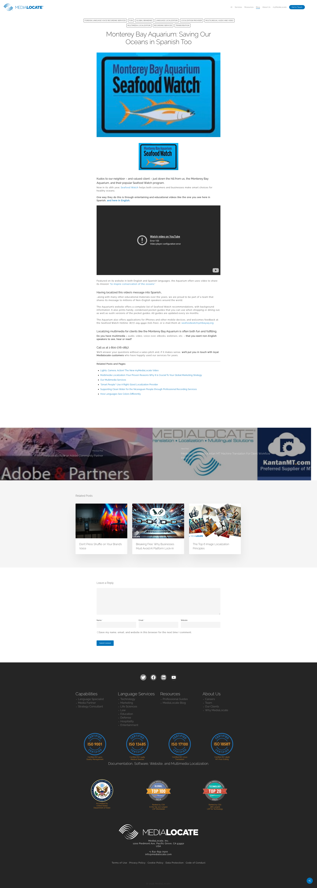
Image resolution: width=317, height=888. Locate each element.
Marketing (126, 702)
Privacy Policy (137, 862)
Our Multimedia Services (113, 379)
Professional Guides (175, 699)
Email (141, 620)
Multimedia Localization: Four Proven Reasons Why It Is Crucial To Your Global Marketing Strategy (151, 375)
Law (123, 710)
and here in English (118, 200)
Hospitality (127, 721)
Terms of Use (119, 862)
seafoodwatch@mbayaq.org (198, 323)
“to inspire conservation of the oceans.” (132, 284)
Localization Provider (191, 20)
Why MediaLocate (216, 710)
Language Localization (167, 20)
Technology (127, 699)
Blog (258, 7)
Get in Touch (297, 7)
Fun (131, 20)
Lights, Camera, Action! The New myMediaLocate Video (129, 370)
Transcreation (182, 25)
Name (100, 620)
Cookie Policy (155, 862)
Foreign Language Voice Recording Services (105, 20)
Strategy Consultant (90, 706)
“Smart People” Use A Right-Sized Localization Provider (129, 384)
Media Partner (87, 702)
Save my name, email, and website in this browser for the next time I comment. (145, 632)
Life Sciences (128, 706)
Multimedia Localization (139, 25)
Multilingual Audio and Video (219, 20)
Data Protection (175, 862)
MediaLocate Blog (174, 702)
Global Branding (144, 20)
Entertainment (129, 725)
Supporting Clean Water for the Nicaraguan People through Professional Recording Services (148, 389)
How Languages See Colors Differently (120, 394)
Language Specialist (91, 699)
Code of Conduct (195, 862)
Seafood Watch (129, 187)
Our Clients (212, 706)
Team (208, 702)
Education (126, 713)
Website (184, 620)
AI (231, 7)
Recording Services (163, 25)
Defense (125, 717)
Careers (210, 699)
